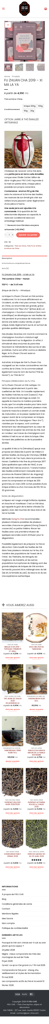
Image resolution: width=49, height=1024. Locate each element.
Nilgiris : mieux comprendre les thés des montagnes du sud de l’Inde (21, 956)
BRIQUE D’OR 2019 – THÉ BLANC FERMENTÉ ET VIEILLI (12, 649)
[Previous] (8, 41)
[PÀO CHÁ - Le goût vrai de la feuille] (24, 8)
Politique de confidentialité (15, 928)
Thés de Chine (20, 246)
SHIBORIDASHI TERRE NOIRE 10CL (12, 751)
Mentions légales (10, 913)
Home (7, 76)
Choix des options (12, 658)
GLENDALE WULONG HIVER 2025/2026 (13, 803)
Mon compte (8, 923)
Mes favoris (7, 918)
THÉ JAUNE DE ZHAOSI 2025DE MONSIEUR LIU (12, 701)
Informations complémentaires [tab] (16, 263)
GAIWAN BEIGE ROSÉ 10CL (36, 700)
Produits (16, 76)
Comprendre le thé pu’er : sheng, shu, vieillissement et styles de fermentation (21, 972)
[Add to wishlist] (8, 25)
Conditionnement (12, 109)
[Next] (41, 41)
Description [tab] (7, 258)
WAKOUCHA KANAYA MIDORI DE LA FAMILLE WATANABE (36, 752)
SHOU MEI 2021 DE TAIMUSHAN (36, 648)
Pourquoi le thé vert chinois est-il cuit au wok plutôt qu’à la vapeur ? (24, 944)
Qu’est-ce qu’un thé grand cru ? (17, 965)
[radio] (29, 106)
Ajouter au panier (28, 235)
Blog (4, 899)
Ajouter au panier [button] (36, 709)
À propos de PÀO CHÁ (12, 894)
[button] (3, 9)
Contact (6, 908)
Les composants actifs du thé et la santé (22, 981)
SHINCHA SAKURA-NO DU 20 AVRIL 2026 (36, 855)
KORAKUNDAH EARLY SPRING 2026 (12, 855)
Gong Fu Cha (17, 519)
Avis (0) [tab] (5, 268)
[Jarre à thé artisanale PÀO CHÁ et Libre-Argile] (23, 149)
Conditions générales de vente (17, 904)
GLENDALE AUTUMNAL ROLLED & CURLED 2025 (36, 804)
